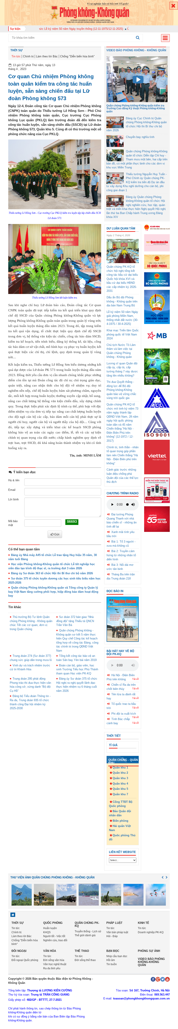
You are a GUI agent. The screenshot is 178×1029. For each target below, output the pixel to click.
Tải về (135, 679)
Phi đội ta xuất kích (123, 713)
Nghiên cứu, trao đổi (55, 940)
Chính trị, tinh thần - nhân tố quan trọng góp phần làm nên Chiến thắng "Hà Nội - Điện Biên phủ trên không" (122, 455)
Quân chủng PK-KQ (87, 924)
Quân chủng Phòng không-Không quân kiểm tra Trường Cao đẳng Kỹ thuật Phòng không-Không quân (135, 108)
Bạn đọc (112, 951)
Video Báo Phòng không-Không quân (151, 962)
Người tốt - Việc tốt (54, 936)
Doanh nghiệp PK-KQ (150, 932)
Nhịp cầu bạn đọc (116, 956)
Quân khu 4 (120, 783)
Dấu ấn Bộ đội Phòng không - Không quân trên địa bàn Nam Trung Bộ (122, 301)
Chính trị (28, 56)
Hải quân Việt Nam (120, 828)
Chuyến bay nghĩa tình (140, 137)
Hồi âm (110, 960)
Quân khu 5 (120, 788)
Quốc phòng (53, 922)
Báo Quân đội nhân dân (120, 813)
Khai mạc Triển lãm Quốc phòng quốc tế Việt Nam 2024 (123, 334)
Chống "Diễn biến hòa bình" (77, 56)
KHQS (47, 932)
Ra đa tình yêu (51, 968)
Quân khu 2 (120, 772)
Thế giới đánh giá (85, 935)
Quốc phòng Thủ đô (122, 837)
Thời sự (16, 50)
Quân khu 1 (120, 767)
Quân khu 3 (120, 778)
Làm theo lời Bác (47, 56)
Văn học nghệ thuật (54, 964)
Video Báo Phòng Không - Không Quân (136, 50)
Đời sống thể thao (85, 960)
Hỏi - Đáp (112, 936)
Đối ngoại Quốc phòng (25, 960)
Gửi (56, 534)
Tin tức (16, 56)
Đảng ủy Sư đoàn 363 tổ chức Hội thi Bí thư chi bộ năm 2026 (52, 573)
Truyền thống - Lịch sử (88, 931)
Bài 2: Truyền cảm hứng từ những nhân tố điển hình (121, 555)
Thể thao (82, 951)
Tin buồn (111, 964)
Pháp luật (114, 922)
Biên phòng (120, 820)
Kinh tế (143, 922)
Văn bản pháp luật (117, 932)
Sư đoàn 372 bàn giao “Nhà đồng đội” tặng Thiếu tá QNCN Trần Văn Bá (75, 621)
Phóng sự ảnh (149, 951)
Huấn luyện (50, 928)
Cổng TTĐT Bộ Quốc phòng (120, 804)
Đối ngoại (19, 951)
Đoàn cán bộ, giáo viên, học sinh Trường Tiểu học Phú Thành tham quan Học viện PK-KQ (77, 669)
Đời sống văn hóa (53, 960)
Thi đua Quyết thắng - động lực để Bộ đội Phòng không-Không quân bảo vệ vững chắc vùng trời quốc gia (121, 390)
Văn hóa (49, 951)
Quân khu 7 (120, 794)
